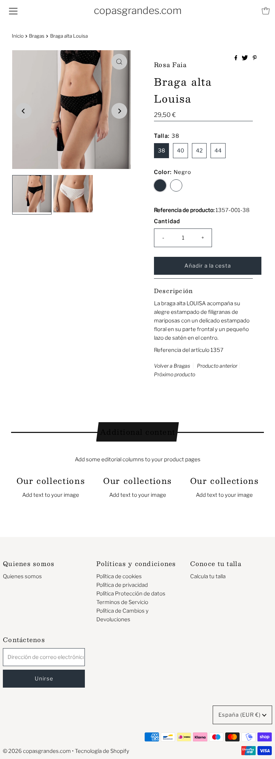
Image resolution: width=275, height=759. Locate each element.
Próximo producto (174, 374)
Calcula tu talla (208, 576)
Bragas (36, 36)
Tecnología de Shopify (102, 751)
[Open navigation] (13, 11)
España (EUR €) (240, 715)
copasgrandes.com (138, 10)
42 (199, 150)
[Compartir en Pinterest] (255, 58)
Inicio (18, 36)
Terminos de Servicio (122, 602)
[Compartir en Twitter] (245, 58)
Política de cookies (119, 576)
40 (180, 150)
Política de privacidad (122, 585)
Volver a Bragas (172, 366)
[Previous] (24, 111)
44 (218, 150)
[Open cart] (266, 10)
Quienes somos (22, 576)
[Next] (119, 111)
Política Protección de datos (130, 593)
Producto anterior (217, 366)
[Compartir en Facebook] (236, 58)
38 (161, 150)
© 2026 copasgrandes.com (37, 751)
